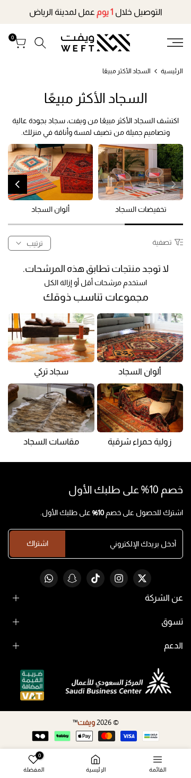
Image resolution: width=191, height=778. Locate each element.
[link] (140, 172)
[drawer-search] (40, 43)
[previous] (173, 184)
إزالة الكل (58, 282)
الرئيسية (172, 71)
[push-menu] (175, 42)
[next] (17, 184)
